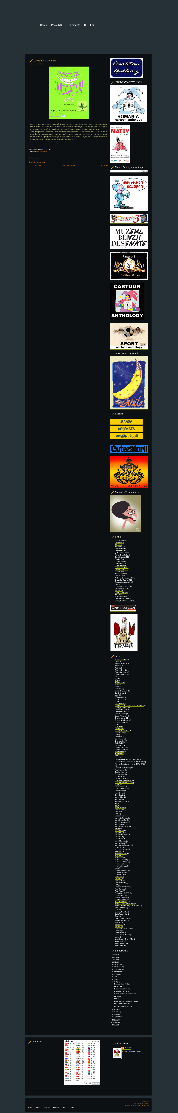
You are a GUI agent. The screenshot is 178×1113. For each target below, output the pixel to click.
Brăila (117, 687)
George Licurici (120, 778)
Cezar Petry (119, 699)
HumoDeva (119, 793)
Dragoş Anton (120, 741)
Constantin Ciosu (121, 710)
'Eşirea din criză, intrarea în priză (125, 994)
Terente (118, 922)
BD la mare (118, 986)
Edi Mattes (119, 745)
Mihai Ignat (119, 837)
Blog (64, 1107)
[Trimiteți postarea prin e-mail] (50, 149)
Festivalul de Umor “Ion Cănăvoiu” (127, 760)
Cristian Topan (120, 722)
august (116, 974)
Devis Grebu (119, 542)
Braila (117, 685)
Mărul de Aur (119, 830)
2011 (114, 962)
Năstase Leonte (121, 853)
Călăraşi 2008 (120, 697)
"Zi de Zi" (118, 662)
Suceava (118, 916)
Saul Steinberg (120, 908)
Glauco (117, 785)
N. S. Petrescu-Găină (122, 849)
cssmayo (146, 1103)
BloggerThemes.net (143, 1105)
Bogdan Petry (120, 559)
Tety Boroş (119, 924)
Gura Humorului (121, 789)
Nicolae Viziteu (120, 864)
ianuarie (117, 1017)
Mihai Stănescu (120, 841)
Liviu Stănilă (119, 810)
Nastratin (118, 851)
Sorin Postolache (121, 914)
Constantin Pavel (121, 551)
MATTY (117, 828)
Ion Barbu (118, 544)
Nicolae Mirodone (121, 862)
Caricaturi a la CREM (45, 60)
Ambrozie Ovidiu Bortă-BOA (125, 578)
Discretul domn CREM (122, 984)
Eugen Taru (119, 753)
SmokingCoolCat (121, 912)
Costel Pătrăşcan (121, 565)
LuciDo (117, 812)
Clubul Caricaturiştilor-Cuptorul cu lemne (129, 705)
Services (47, 1107)
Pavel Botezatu (120, 549)
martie (116, 1012)
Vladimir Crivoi (120, 943)
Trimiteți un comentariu (37, 162)
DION (117, 735)
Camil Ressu (119, 693)
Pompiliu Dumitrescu (122, 887)
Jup (116, 803)
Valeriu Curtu (120, 933)
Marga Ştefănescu (121, 818)
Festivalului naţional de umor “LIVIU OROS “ (130, 764)
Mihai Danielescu (121, 835)
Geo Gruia (119, 776)
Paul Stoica (119, 881)
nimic (117, 868)
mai (115, 982)
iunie (116, 979)
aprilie (116, 1009)
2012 (114, 960)
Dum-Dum (128, 1047)
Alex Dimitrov (120, 670)
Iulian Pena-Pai (120, 801)
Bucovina (118, 689)
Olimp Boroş (119, 876)
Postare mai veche (101, 165)
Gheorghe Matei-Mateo (123, 780)
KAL (116, 805)
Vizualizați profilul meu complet (131, 1051)
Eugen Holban (120, 749)
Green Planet (120, 787)
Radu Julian (119, 895)
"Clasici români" (121, 660)
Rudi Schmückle (121, 540)
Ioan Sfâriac (119, 797)
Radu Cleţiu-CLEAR (122, 588)
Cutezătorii (119, 726)
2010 (114, 1020)
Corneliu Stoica (120, 714)
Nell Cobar (119, 856)
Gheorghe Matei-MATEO (123, 580)
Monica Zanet (120, 576)
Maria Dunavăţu (121, 820)
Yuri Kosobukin (120, 945)
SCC (117, 910)
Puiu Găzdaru (120, 889)
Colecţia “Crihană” (121, 708)
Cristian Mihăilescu (121, 567)
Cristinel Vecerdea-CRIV (123, 586)
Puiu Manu (119, 891)
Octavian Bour (120, 872)
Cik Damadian (120, 703)
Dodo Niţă (118, 737)
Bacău (117, 676)
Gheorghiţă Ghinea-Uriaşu (124, 782)
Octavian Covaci (121, 874)
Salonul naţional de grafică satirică (127, 906)
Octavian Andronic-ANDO (124, 582)
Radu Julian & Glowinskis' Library (126, 1001)
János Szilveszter (121, 574)
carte (117, 695)
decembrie (118, 964)
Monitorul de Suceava (123, 845)
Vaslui (117, 937)
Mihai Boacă (119, 833)
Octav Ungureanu (121, 870)
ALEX (117, 668)
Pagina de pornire (68, 165)
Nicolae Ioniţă (120, 858)
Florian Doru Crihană (122, 555)
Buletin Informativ (121, 691)
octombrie (118, 969)
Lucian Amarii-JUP (121, 570)
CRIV (117, 724)
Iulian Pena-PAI (120, 547)
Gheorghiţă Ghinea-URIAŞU (125, 601)
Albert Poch (119, 666)
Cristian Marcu (120, 718)
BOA (116, 680)
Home (30, 1107)
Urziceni (118, 931)
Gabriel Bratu (120, 772)
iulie (116, 977)
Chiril (117, 701)
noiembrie (118, 967)
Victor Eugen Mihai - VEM (124, 939)
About (38, 1107)
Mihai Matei (119, 590)
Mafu (117, 814)
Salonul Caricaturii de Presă (125, 904)
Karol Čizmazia (120, 807)
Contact (72, 1107)
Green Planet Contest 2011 (123, 1006)
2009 (114, 1022)
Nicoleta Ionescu (121, 597)
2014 (114, 955)
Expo (117, 756)
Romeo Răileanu (121, 561)
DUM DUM (119, 743)
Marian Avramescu (121, 822)
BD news (117, 996)
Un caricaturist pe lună (123, 929)
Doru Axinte (119, 739)
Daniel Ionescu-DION (122, 557)
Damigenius (119, 728)
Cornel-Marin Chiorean (123, 599)
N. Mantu (118, 847)
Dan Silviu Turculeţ (122, 731)
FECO (117, 758)
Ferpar (116, 999)
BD (116, 678)
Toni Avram (119, 926)
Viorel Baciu (119, 941)
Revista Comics (120, 897)
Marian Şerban (120, 824)
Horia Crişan (119, 791)
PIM (116, 885)
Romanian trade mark (122, 989)
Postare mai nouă (35, 165)
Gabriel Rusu (119, 572)
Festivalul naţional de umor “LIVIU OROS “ (130, 762)
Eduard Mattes (120, 747)
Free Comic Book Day (122, 1004)
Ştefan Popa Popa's (122, 553)
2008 (114, 1025)
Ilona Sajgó (119, 795)
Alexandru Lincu (121, 672)
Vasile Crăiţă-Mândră (122, 935)
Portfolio (56, 1107)
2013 (114, 957)
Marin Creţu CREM (41, 151)
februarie (117, 1014)
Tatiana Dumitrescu (122, 920)
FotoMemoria (120, 770)
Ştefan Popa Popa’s (122, 918)
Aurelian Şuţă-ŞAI (121, 592)
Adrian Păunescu (121, 664)
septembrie (118, 972)
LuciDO (117, 584)
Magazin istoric (120, 816)
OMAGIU (118, 878)
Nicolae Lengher (121, 860)
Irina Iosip (118, 595)
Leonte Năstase (120, 563)
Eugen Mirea (119, 751)
